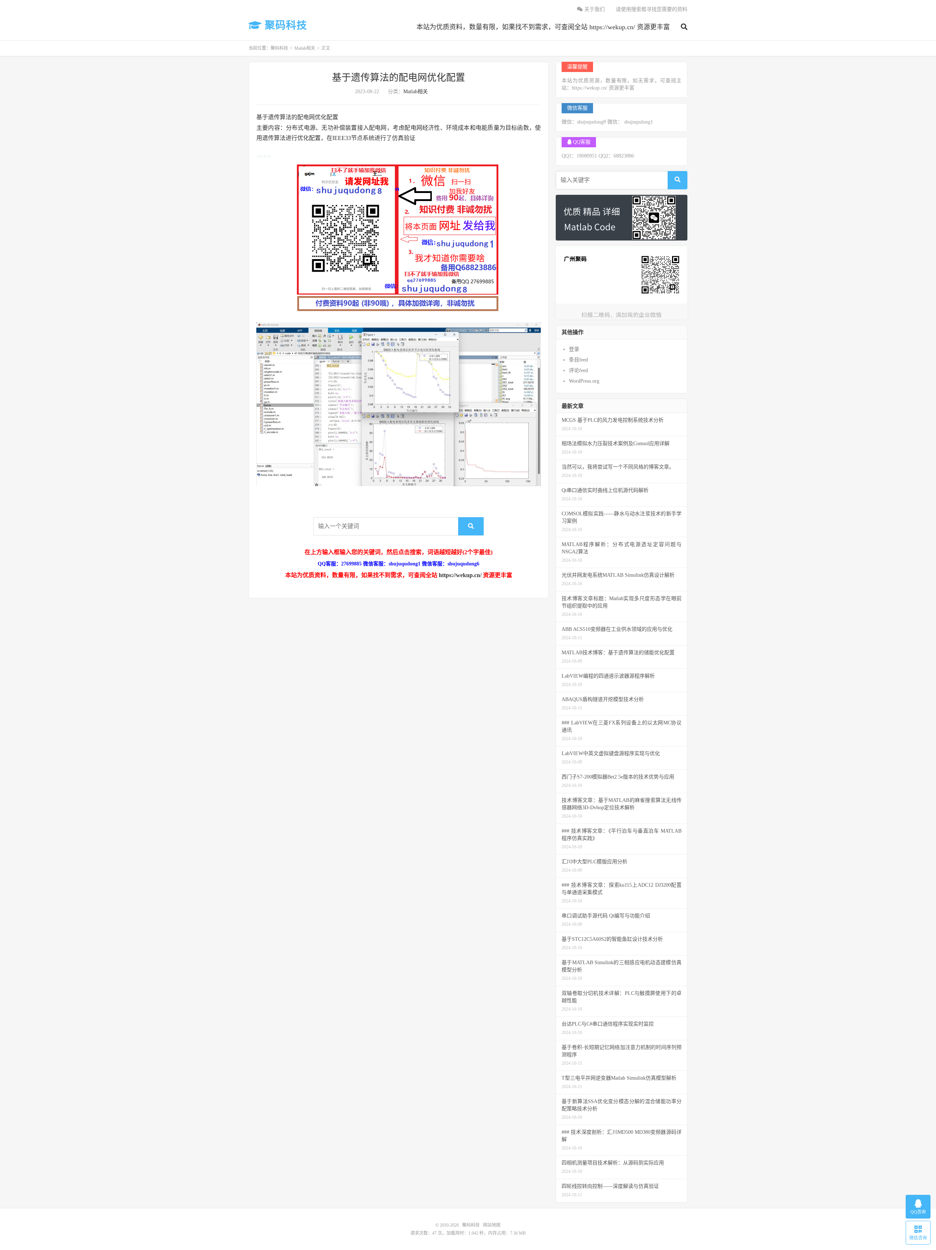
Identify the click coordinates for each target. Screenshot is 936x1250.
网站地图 (492, 1225)
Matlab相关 (304, 48)
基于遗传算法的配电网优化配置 (398, 77)
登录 (574, 349)
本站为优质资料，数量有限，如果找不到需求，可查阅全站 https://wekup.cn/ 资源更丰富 (543, 27)
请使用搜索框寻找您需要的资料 (651, 9)
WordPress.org (584, 381)
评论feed (578, 370)
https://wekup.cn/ (460, 575)
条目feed (578, 360)
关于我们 (594, 9)
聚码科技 (284, 25)
